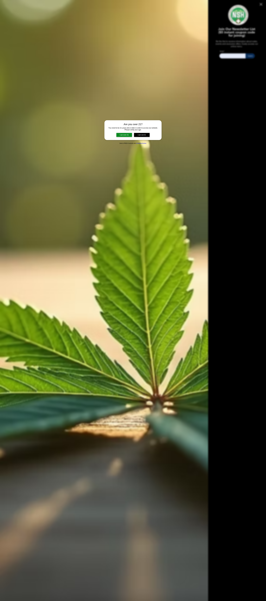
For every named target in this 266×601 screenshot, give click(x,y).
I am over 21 (124, 135)
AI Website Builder (141, 143)
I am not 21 (142, 135)
